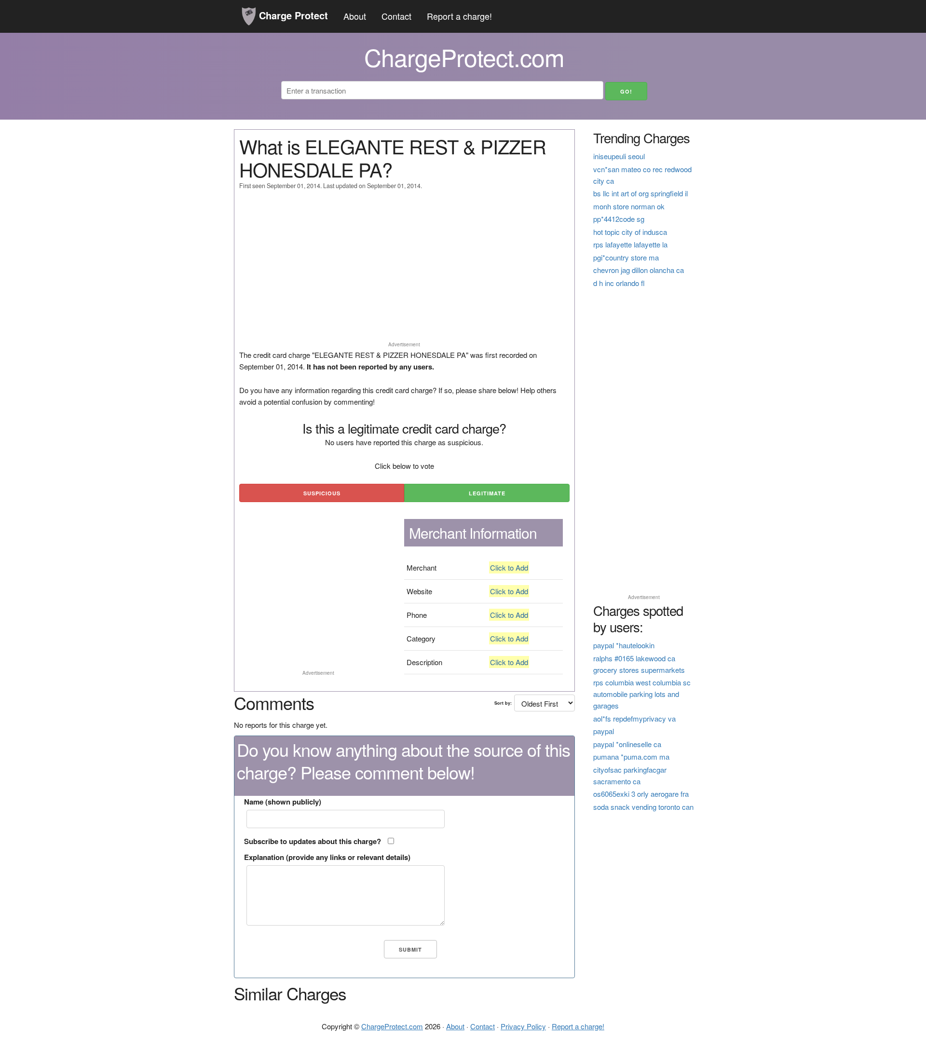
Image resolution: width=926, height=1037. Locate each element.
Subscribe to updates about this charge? (312, 841)
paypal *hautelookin (623, 645)
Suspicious (321, 493)
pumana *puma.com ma (631, 756)
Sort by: (503, 703)
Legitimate (487, 493)
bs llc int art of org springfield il (640, 193)
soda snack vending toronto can (643, 807)
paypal (603, 731)
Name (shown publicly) (282, 801)
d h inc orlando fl (619, 283)
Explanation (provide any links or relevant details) (327, 857)
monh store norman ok (629, 206)
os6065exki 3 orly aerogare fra (641, 794)
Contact (396, 16)
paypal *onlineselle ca (627, 744)
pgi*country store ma (626, 257)
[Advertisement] (404, 270)
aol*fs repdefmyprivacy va (634, 718)
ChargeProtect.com (392, 1026)
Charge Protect (292, 15)
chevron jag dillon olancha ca (638, 270)
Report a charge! (459, 16)
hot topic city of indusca (630, 232)
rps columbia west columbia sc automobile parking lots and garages (642, 693)
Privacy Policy (523, 1026)
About (354, 16)
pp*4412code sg (618, 219)
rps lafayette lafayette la (630, 244)
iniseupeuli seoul (619, 156)
